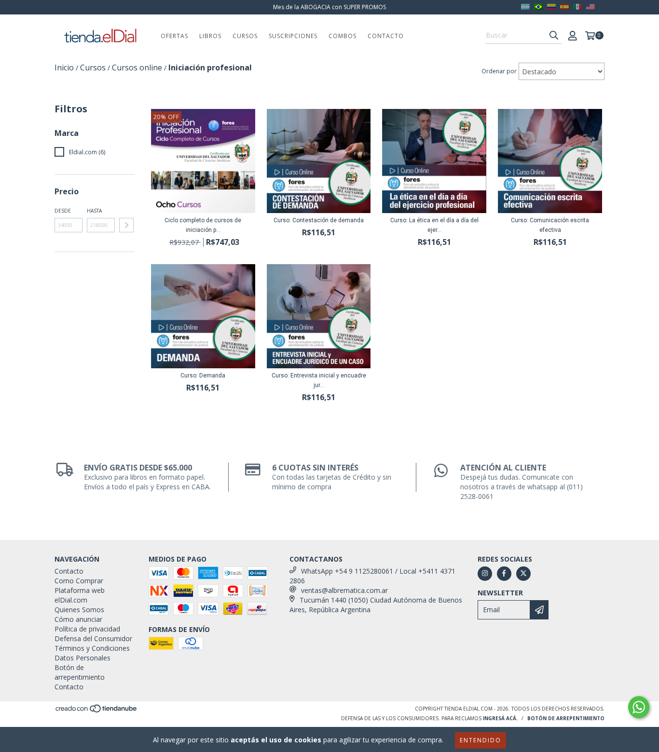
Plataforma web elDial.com (80, 595)
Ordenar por (499, 71)
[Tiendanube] (97, 711)
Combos (343, 36)
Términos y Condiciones (92, 648)
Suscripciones (293, 36)
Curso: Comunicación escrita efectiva (550, 225)
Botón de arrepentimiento (80, 672)
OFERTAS (174, 36)
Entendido (480, 740)
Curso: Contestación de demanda (319, 220)
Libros (210, 36)
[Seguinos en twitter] (523, 573)
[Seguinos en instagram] (485, 573)
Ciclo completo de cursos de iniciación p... (203, 225)
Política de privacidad (87, 628)
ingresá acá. (500, 718)
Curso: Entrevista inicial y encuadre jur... (319, 380)
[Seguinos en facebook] (504, 573)
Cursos (245, 36)
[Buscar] (554, 35)
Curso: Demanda (202, 375)
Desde (63, 210)
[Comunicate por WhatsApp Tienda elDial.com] (638, 707)
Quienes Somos (79, 609)
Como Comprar (79, 580)
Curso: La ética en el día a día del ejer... (434, 225)
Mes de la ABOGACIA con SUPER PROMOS (329, 7)
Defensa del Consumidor (93, 638)
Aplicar (126, 225)
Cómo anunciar (78, 619)
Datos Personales (82, 657)
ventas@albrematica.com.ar (344, 590)
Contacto (386, 36)
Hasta (94, 210)
